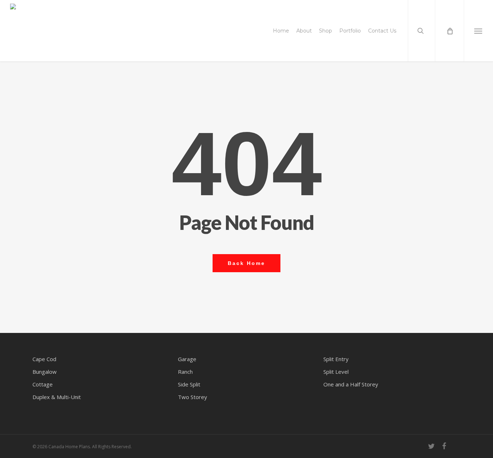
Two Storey (192, 397)
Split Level (336, 371)
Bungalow (44, 371)
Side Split (189, 384)
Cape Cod (44, 359)
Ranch (185, 371)
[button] (478, 30)
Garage (187, 359)
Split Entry (336, 359)
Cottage (42, 384)
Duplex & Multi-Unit (56, 397)
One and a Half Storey (350, 384)
